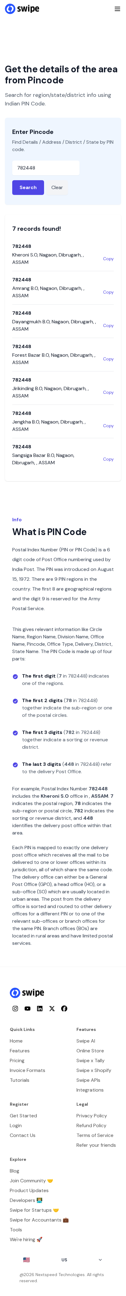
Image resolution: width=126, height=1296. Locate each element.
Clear (57, 187)
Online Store (90, 1050)
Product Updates (29, 1190)
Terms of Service (94, 1135)
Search (28, 187)
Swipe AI (85, 1041)
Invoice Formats (27, 1070)
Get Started (23, 1115)
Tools (16, 1229)
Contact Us (22, 1135)
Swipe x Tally (90, 1060)
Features (20, 1050)
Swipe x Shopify (93, 1070)
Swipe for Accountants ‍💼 (39, 1220)
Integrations (90, 1090)
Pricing (17, 1060)
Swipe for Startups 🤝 (34, 1210)
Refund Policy (91, 1125)
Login (16, 1125)
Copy (108, 258)
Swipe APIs (88, 1080)
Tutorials (19, 1080)
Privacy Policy (91, 1115)
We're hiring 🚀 (26, 1239)
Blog (14, 1171)
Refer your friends (96, 1145)
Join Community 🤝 (31, 1180)
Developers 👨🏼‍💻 (26, 1200)
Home (16, 1041)
